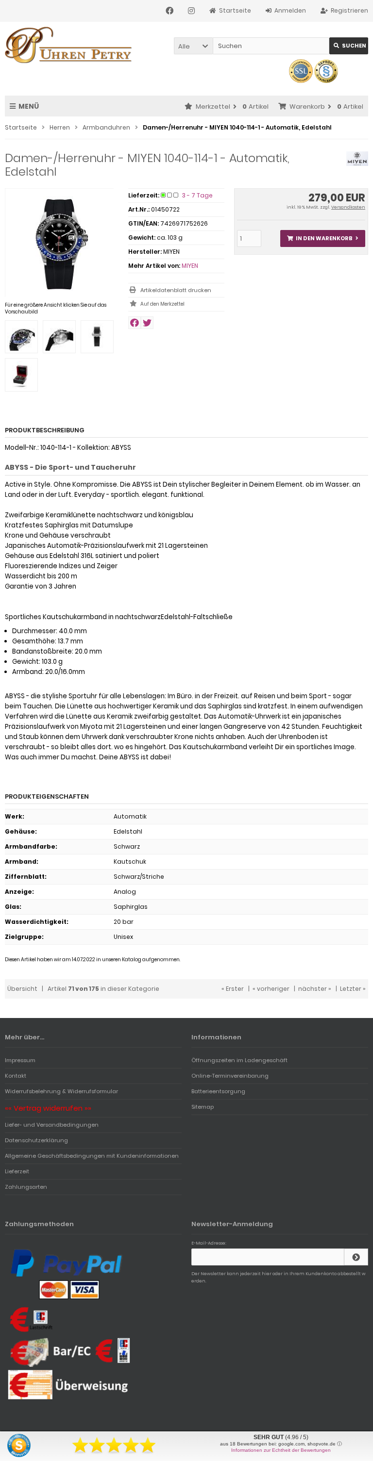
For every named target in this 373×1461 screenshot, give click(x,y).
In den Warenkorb (322, 238)
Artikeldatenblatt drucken (175, 290)
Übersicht (22, 989)
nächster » (314, 989)
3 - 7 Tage (197, 195)
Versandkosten (348, 207)
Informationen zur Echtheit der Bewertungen (281, 1450)
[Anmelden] (356, 1257)
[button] (193, 45)
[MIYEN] (357, 163)
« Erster (232, 989)
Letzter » (353, 989)
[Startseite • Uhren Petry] (69, 45)
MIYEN (190, 266)
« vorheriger (271, 989)
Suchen (348, 45)
